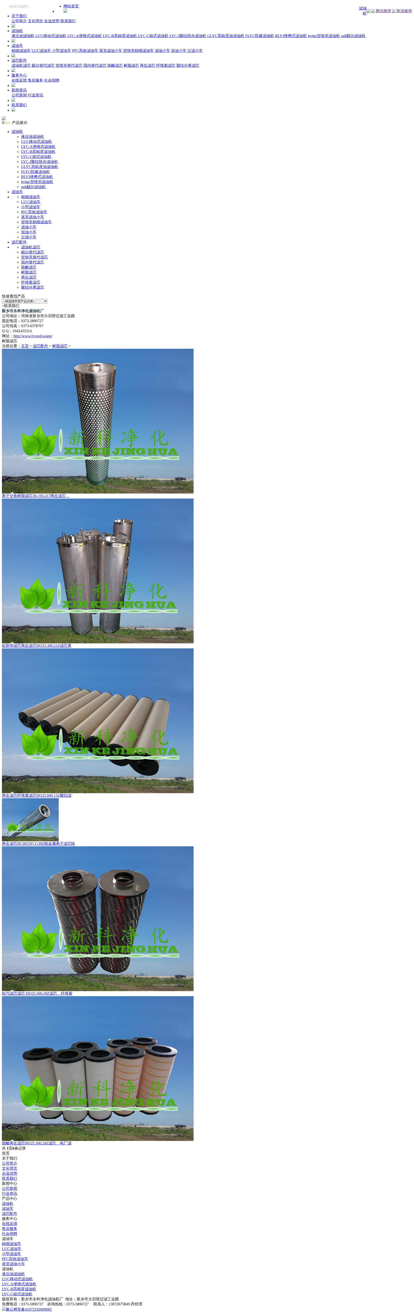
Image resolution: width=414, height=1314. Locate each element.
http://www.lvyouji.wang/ (32, 336)
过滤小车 (195, 51)
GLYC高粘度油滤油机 (225, 36)
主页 (25, 346)
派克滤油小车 (110, 51)
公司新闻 (19, 95)
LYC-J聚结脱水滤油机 (187, 36)
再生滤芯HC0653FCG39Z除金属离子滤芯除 (38, 844)
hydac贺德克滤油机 (324, 36)
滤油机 (17, 31)
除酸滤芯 (115, 65)
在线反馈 (19, 80)
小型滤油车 (61, 51)
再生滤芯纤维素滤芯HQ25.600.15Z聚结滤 (36, 795)
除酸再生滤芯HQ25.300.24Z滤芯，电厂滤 (36, 1143)
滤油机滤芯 (21, 65)
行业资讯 (35, 95)
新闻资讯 (19, 90)
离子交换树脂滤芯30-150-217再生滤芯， (35, 496)
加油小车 (178, 51)
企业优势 (51, 21)
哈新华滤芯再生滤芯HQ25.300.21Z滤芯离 (36, 646)
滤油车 (17, 46)
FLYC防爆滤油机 (259, 36)
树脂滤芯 (131, 65)
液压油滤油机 (23, 36)
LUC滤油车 (41, 51)
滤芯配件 (19, 60)
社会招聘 (51, 80)
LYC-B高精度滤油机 (120, 36)
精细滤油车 (21, 51)
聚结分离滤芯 (187, 65)
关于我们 (19, 16)
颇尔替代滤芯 (43, 65)
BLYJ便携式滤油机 (291, 36)
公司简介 (19, 21)
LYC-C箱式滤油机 (153, 36)
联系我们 (68, 21)
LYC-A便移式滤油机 (84, 36)
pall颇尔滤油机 (353, 36)
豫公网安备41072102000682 (29, 1309)
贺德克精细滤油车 (138, 51)
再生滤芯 (147, 65)
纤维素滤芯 (165, 65)
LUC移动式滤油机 (50, 36)
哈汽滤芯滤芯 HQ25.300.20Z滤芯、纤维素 (37, 993)
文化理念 (35, 21)
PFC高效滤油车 (85, 51)
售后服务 (35, 80)
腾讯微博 (383, 11)
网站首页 (71, 6)
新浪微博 (404, 11)
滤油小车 (162, 51)
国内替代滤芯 (94, 65)
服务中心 (19, 75)
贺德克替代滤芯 (69, 65)
